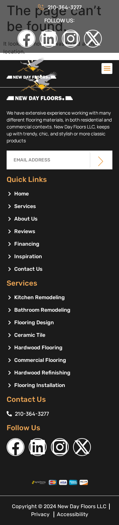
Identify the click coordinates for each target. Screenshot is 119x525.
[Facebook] (26, 39)
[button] (106, 68)
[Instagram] (71, 39)
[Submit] (100, 161)
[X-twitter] (93, 39)
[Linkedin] (49, 39)
